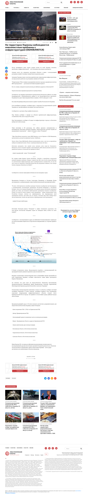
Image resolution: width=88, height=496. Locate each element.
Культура (26, 447)
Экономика (46, 7)
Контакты (37, 455)
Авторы (32, 455)
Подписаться (20, 61)
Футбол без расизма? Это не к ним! (69, 100)
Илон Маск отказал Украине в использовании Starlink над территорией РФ (67, 191)
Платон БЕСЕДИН (67, 75)
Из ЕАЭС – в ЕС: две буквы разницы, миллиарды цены (72, 19)
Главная (7, 447)
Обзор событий (13, 42)
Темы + (7, 7)
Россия (14, 378)
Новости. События (22, 42)
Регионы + (17, 7)
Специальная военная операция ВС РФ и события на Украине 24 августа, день (70, 185)
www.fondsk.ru (78, 490)
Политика (36, 7)
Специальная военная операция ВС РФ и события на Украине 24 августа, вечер (30, 428)
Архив (42, 455)
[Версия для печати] (55, 42)
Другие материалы (11, 386)
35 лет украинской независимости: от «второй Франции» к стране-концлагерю (70, 64)
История (56, 7)
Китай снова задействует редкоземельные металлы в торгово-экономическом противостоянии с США (47, 429)
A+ (50, 42)
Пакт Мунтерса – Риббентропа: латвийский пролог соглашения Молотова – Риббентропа (68, 53)
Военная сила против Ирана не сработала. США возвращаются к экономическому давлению (73, 39)
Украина (8, 378)
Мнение (66, 7)
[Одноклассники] (6, 74)
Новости (26, 7)
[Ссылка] (6, 78)
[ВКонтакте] (6, 71)
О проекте (27, 455)
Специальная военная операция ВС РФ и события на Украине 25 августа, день (30, 405)
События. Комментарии (65, 106)
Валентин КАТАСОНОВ (68, 34)
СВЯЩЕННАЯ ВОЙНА (78, 7)
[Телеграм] (6, 68)
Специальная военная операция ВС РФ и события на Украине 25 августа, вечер (12, 405)
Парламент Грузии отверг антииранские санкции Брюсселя (12, 427)
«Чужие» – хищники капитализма (68, 92)
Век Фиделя (63, 78)
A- (52, 42)
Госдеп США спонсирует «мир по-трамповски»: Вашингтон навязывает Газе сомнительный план (48, 406)
